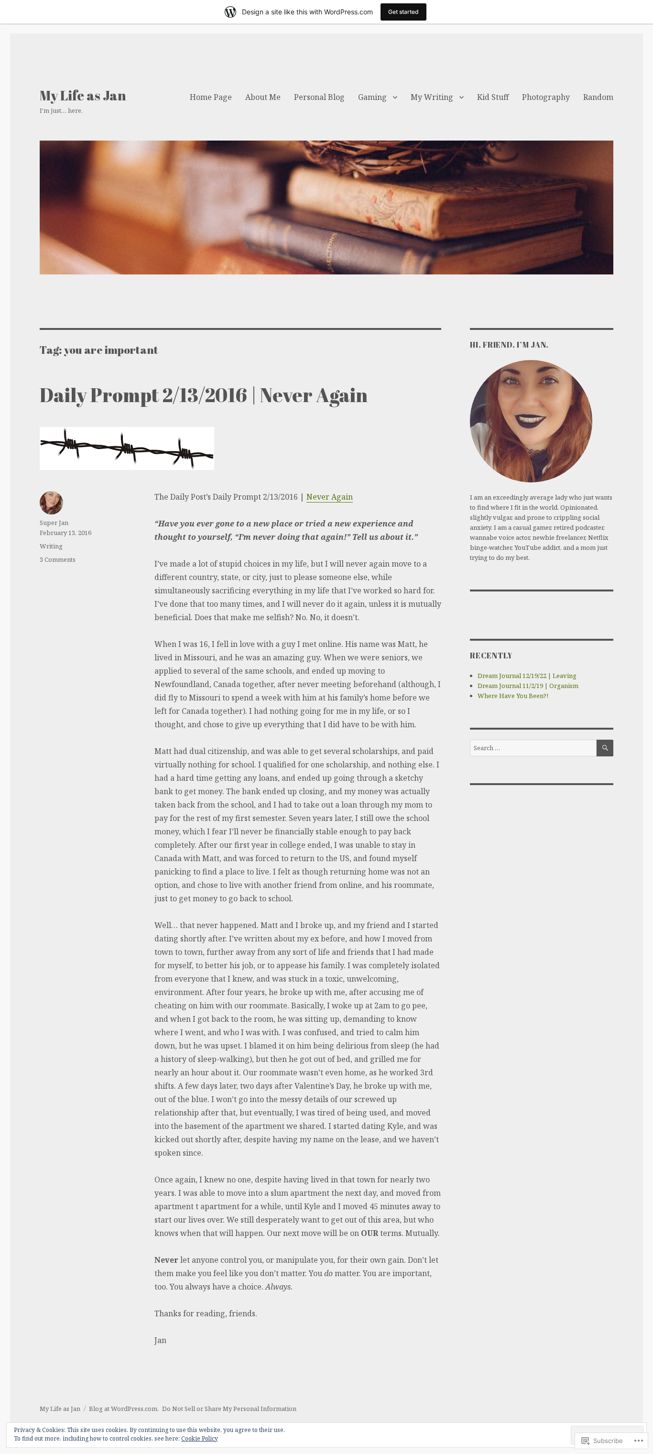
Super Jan (54, 522)
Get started (403, 11)
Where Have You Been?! (513, 695)
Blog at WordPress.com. (124, 1408)
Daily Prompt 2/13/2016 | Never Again (204, 395)
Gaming (372, 97)
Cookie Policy (199, 1438)
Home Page (211, 97)
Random (598, 97)
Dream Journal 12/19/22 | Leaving (527, 675)
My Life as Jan (83, 95)
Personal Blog (319, 97)
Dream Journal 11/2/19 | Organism (528, 685)
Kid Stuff (493, 97)
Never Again (329, 497)
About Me (263, 97)
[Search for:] (533, 747)
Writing (51, 546)
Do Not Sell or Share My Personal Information (229, 1408)
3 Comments (58, 559)
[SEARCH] (605, 748)
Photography (546, 97)
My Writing (432, 97)
